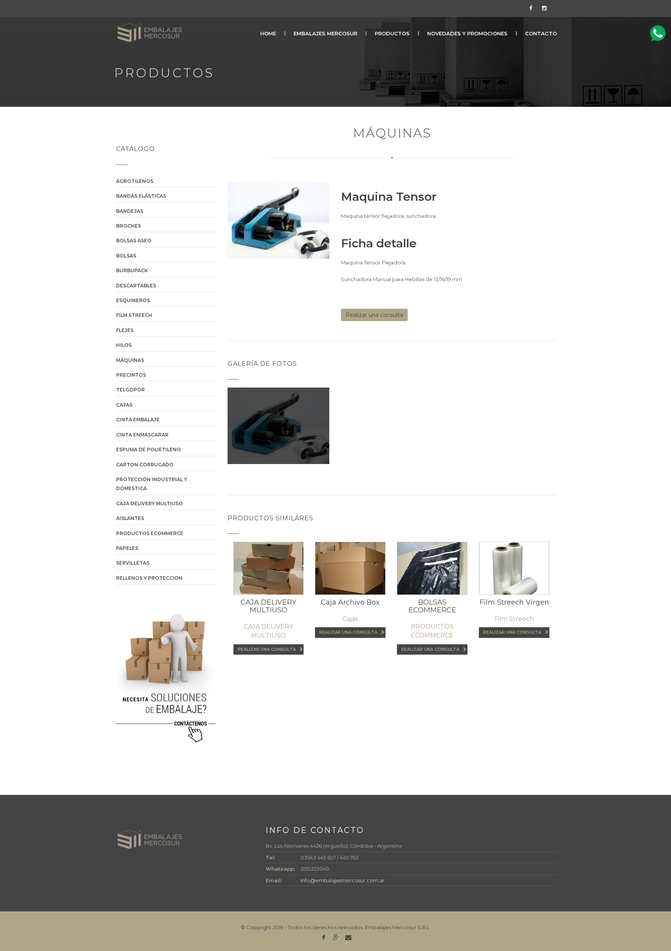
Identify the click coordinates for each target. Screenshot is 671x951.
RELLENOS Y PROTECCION (149, 578)
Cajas (124, 405)
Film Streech (134, 315)
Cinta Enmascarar (142, 435)
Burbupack (132, 270)
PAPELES (127, 548)
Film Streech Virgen (514, 602)
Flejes (125, 330)
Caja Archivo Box (350, 602)
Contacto (541, 33)
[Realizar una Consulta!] (657, 33)
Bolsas (126, 256)
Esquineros (133, 300)
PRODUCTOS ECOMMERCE (149, 533)
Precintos (131, 375)
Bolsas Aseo (133, 240)
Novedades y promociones (467, 33)
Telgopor (130, 390)
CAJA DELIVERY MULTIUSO (149, 503)
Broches (128, 226)
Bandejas (129, 211)
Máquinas (130, 360)
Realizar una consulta (374, 314)
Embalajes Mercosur (325, 33)
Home (268, 33)
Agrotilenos (134, 181)
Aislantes (130, 518)
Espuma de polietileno (148, 449)
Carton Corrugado (145, 465)
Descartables (136, 286)
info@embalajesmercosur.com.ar (342, 880)
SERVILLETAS (132, 563)
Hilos (124, 345)
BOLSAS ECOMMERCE (432, 606)
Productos (392, 33)
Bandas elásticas (141, 196)
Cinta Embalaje (138, 419)
